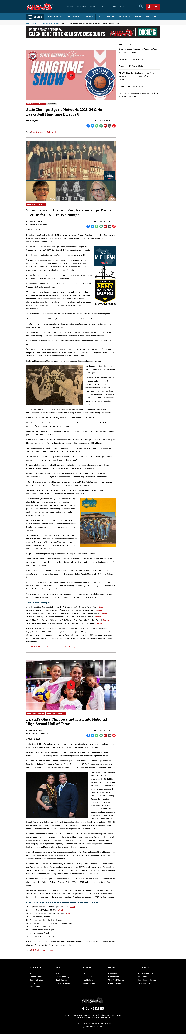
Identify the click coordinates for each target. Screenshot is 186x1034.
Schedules (81, 7)
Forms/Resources (63, 983)
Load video (75, 80)
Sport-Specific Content (147, 980)
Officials (112, 7)
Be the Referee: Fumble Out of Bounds (134, 59)
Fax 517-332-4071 (93, 1017)
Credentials (113, 973)
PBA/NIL (33, 983)
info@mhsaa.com (105, 1017)
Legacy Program (144, 983)
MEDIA (111, 967)
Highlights (52, 104)
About (122, 7)
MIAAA (58, 973)
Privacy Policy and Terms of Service (100, 1023)
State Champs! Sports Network (43, 132)
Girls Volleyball (35, 713)
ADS (58, 967)
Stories (56, 23)
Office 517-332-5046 (82, 1017)
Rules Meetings (89, 977)
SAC (31, 973)
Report (101, 607)
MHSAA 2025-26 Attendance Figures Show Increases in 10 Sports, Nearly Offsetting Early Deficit (137, 76)
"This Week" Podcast (116, 980)
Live (102, 7)
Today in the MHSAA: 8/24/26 (131, 86)
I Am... (131, 7)
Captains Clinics (36, 980)
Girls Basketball (45, 23)
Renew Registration (146, 973)
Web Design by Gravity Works (94, 1026)
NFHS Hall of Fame (39, 950)
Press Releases (114, 983)
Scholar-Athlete (36, 977)
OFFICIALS (143, 967)
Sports (34, 23)
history (72, 647)
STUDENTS (35, 967)
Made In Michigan (38, 647)
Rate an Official (89, 983)
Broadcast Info (114, 977)
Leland (50, 950)
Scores (70, 7)
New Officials (143, 977)
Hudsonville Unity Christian (58, 647)
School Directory (62, 977)
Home (28, 23)
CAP (85, 973)
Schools (94, 7)
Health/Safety (88, 980)
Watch (72, 907)
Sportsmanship (36, 986)
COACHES (88, 967)
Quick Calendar (62, 980)
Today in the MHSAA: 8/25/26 (131, 66)
